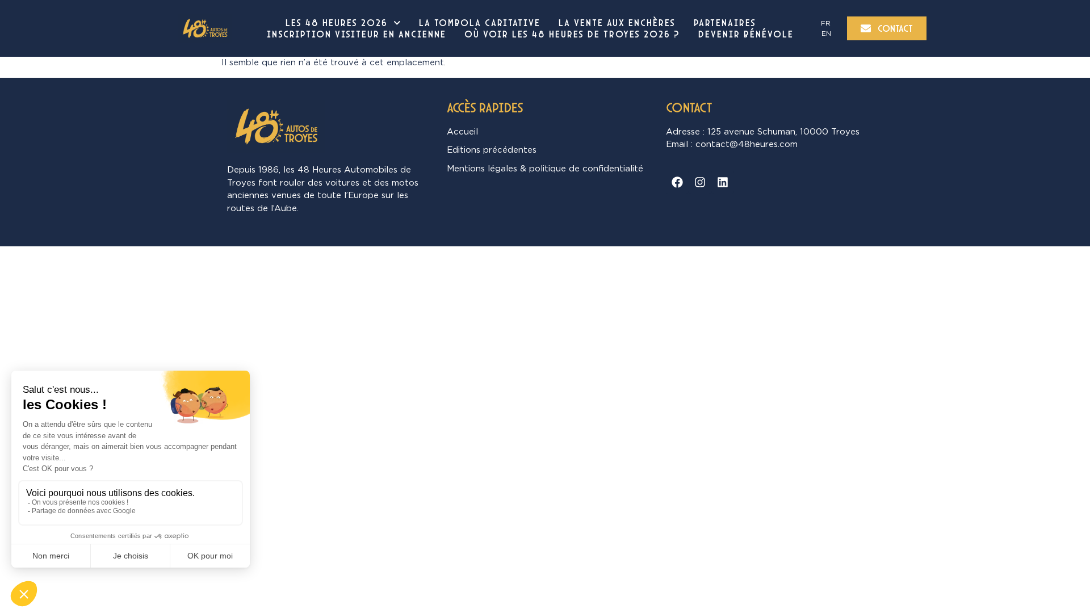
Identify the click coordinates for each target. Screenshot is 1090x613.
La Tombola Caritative (479, 22)
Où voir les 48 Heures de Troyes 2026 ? (572, 34)
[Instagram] (700, 182)
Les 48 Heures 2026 (337, 22)
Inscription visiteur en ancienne (356, 34)
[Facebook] (677, 182)
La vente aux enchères (617, 22)
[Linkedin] (722, 182)
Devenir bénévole (746, 34)
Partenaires (725, 22)
